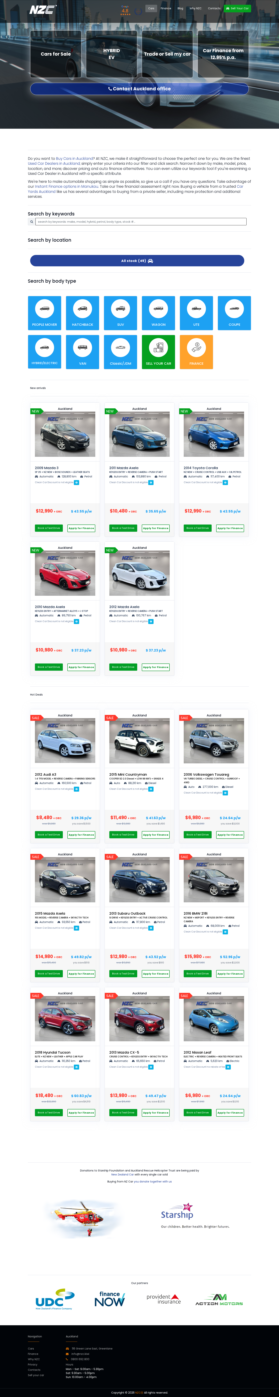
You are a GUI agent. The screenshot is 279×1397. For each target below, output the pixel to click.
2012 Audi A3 (65, 776)
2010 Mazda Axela (61, 608)
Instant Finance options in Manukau (66, 186)
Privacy (32, 1364)
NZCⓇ (139, 1393)
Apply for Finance (81, 528)
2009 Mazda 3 (62, 469)
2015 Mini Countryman (136, 776)
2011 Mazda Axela (136, 469)
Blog (180, 8)
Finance (166, 8)
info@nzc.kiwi (80, 1354)
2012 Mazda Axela (136, 608)
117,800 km (143, 922)
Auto (116, 783)
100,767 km (144, 615)
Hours (69, 1364)
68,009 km (217, 926)
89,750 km (68, 615)
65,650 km (143, 1061)
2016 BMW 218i (209, 917)
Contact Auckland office (141, 89)
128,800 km (69, 476)
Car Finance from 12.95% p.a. (223, 54)
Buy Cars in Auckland (74, 158)
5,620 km (216, 1061)
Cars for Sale (56, 54)
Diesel (152, 783)
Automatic (46, 476)
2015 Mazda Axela (61, 915)
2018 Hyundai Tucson (59, 1054)
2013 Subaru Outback (138, 915)
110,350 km (68, 1061)
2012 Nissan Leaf (213, 1054)
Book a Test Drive (49, 528)
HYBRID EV (111, 54)
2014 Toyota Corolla (212, 469)
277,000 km (210, 787)
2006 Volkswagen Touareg (212, 778)
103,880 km (144, 476)
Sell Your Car (239, 8)
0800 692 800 (79, 1359)
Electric (235, 1061)
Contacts (214, 8)
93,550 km (68, 922)
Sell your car (36, 1375)
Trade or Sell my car (167, 54)
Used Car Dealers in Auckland (54, 163)
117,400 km (217, 476)
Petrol (88, 476)
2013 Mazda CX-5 (138, 1054)
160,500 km (69, 783)
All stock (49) (134, 261)
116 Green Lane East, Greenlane (92, 1348)
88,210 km (135, 783)
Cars (151, 8)
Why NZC (196, 8)
